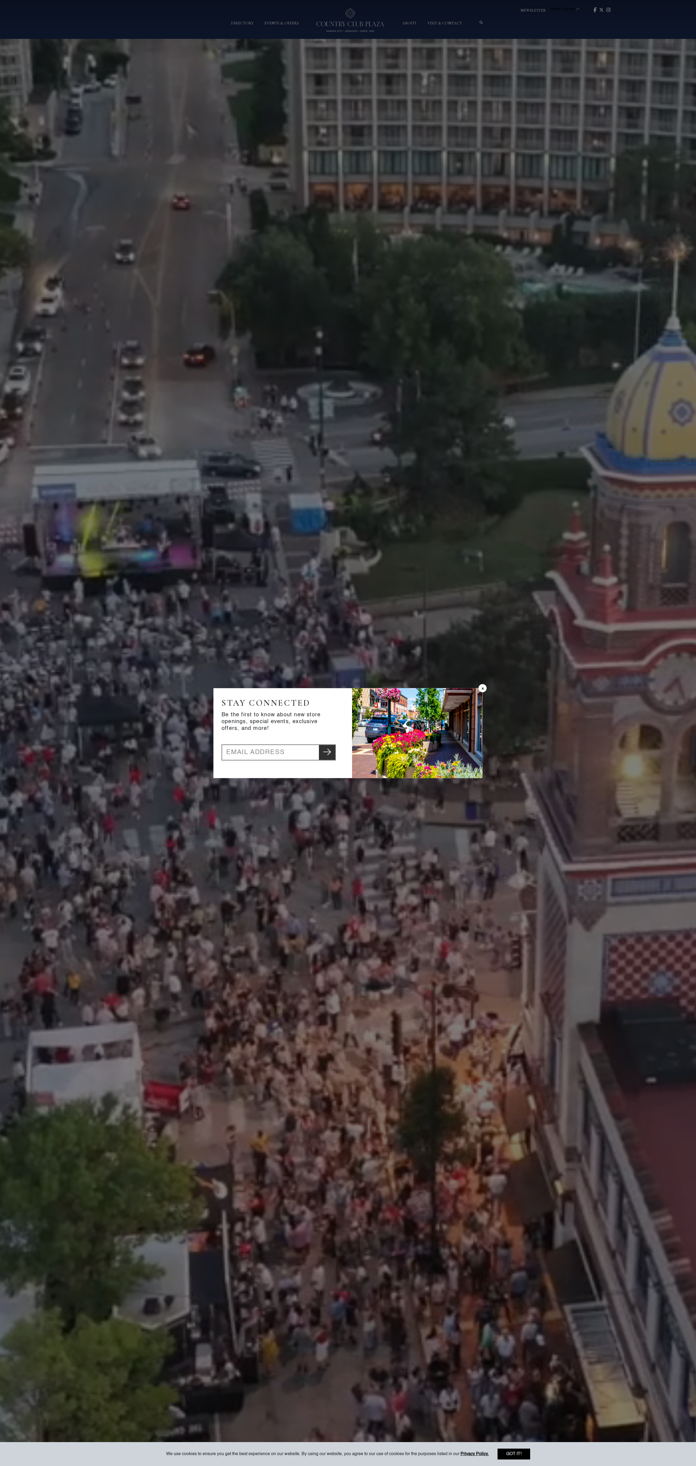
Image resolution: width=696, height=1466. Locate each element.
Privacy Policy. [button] (475, 1454)
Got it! (513, 1454)
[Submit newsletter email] (327, 752)
